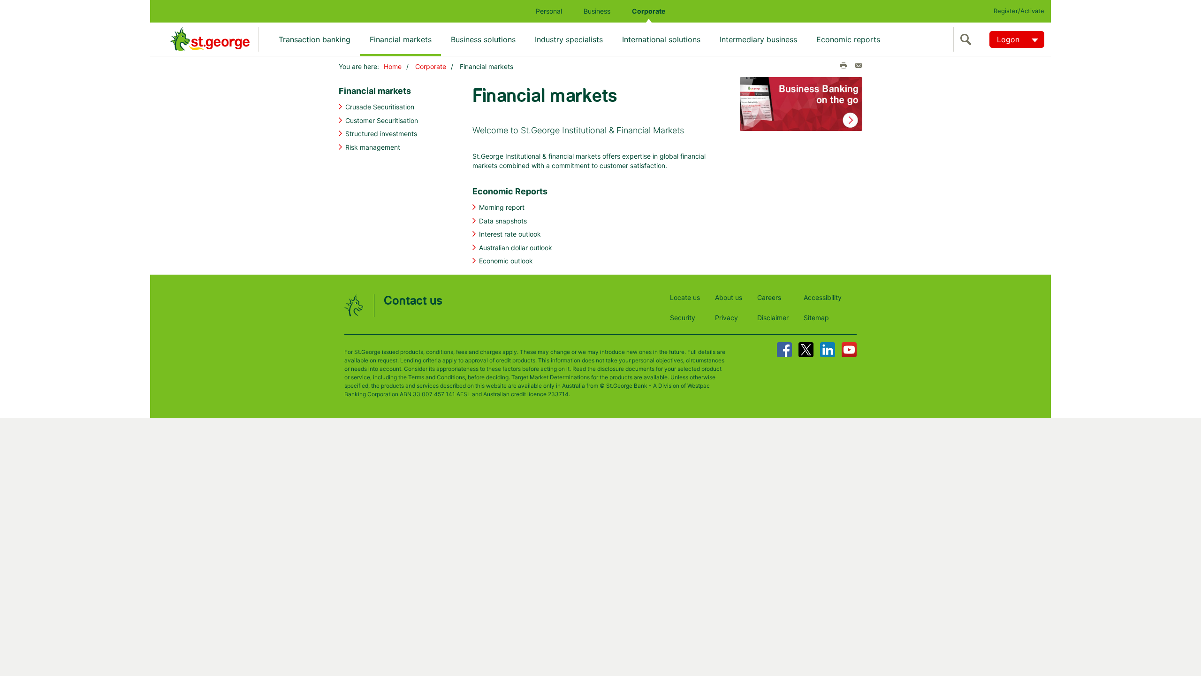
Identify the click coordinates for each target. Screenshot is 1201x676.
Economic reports (848, 39)
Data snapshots (503, 221)
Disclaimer (773, 318)
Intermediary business (758, 39)
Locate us (685, 297)
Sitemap (816, 318)
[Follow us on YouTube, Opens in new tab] (849, 349)
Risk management (372, 147)
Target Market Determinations (550, 377)
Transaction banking (314, 39)
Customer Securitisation (381, 120)
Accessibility (823, 297)
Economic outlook (506, 261)
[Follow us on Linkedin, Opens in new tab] (827, 349)
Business (597, 11)
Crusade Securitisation (379, 107)
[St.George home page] (214, 39)
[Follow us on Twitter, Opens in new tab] (805, 349)
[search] (967, 39)
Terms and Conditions (436, 377)
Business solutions (483, 39)
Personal (549, 11)
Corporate (648, 11)
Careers (769, 297)
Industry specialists (569, 39)
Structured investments (381, 134)
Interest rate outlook (510, 234)
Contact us (413, 301)
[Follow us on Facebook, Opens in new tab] (784, 349)
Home (393, 66)
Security (682, 318)
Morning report (501, 207)
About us (728, 297)
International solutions (661, 39)
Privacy (726, 318)
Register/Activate (1019, 11)
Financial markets (401, 39)
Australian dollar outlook (515, 248)
